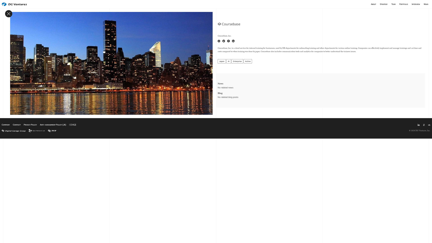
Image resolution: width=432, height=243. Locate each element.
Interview (416, 4)
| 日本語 (72, 125)
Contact (17, 125)
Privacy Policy (30, 125)
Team (393, 4)
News (426, 4)
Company (6, 125)
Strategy (384, 4)
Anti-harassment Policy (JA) (53, 125)
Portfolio (403, 4)
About (373, 4)
